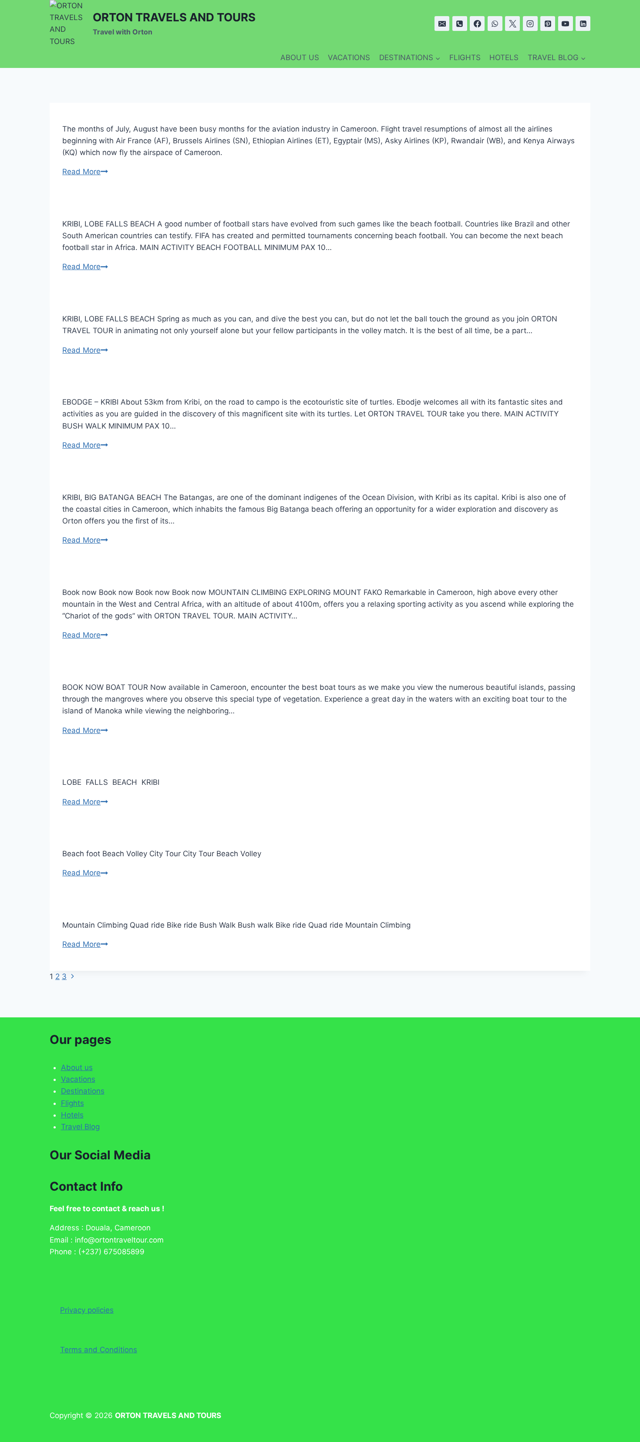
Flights (72, 1103)
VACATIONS (349, 57)
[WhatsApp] (495, 23)
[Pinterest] (547, 23)
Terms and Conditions (98, 1349)
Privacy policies (87, 1310)
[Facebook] (477, 23)
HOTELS (504, 57)
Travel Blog (80, 1126)
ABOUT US (299, 57)
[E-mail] (442, 23)
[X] (512, 23)
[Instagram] (530, 23)
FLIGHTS (465, 57)
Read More (85, 171)
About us (77, 1067)
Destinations (82, 1091)
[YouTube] (565, 23)
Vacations (78, 1079)
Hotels (72, 1115)
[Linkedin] (583, 23)
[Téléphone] (459, 23)
